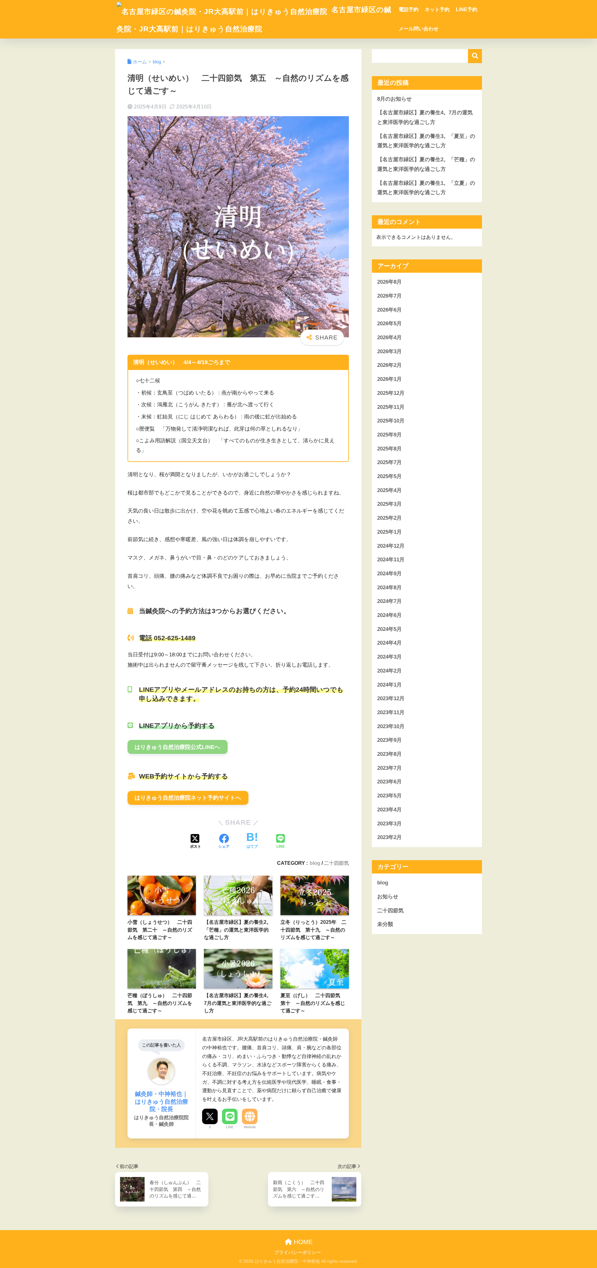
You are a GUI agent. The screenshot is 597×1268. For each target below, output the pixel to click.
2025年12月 (391, 393)
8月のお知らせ (394, 99)
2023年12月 (391, 698)
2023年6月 (389, 782)
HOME (302, 1241)
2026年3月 (389, 351)
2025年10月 (391, 421)
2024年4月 (389, 643)
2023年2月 (389, 837)
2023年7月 (389, 768)
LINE (230, 1127)
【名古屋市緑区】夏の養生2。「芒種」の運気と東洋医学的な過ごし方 (426, 164)
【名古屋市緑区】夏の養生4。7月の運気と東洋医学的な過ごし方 (425, 117)
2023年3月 (389, 824)
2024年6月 (389, 615)
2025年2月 (389, 518)
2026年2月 (389, 365)
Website (250, 1127)
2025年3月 (389, 504)
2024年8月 (389, 588)
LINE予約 (466, 9)
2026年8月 (389, 282)
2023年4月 (389, 810)
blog (315, 863)
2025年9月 (389, 435)
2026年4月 (389, 337)
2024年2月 (389, 671)
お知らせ (387, 897)
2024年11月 (391, 560)
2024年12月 (391, 546)
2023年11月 (391, 712)
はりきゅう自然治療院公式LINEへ (177, 747)
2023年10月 (391, 726)
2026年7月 (389, 296)
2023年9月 (389, 740)
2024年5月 (389, 629)
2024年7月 (389, 601)
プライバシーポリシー (297, 1252)
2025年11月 (391, 407)
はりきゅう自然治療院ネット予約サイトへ (188, 798)
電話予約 (409, 9)
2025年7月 (389, 462)
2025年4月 (389, 490)
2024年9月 (389, 574)
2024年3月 (389, 657)
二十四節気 (336, 863)
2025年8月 (389, 449)
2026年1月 (389, 379)
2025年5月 (389, 476)
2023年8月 (389, 754)
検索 (475, 56)
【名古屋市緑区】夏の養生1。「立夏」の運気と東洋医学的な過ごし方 (426, 188)
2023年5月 (389, 796)
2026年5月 (389, 323)
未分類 (385, 925)
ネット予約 (437, 9)
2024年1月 (389, 685)
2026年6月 (389, 310)
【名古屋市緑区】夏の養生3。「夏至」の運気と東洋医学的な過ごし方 (426, 141)
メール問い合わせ (418, 28)
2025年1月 (389, 532)
